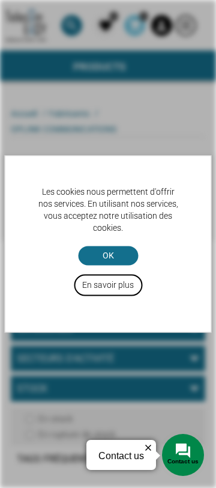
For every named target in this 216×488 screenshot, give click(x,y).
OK (108, 255)
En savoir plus (108, 285)
